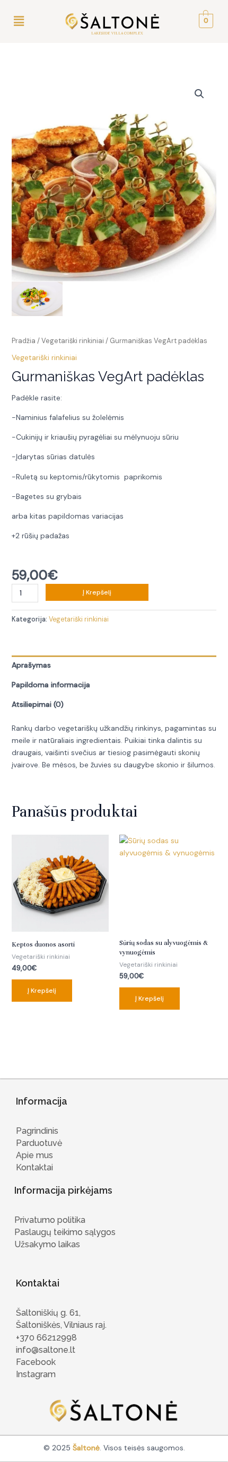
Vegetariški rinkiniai (72, 340)
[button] (19, 21)
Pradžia (24, 340)
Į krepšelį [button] (42, 990)
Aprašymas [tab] (31, 665)
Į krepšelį (97, 592)
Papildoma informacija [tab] (51, 684)
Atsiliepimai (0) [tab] (38, 704)
